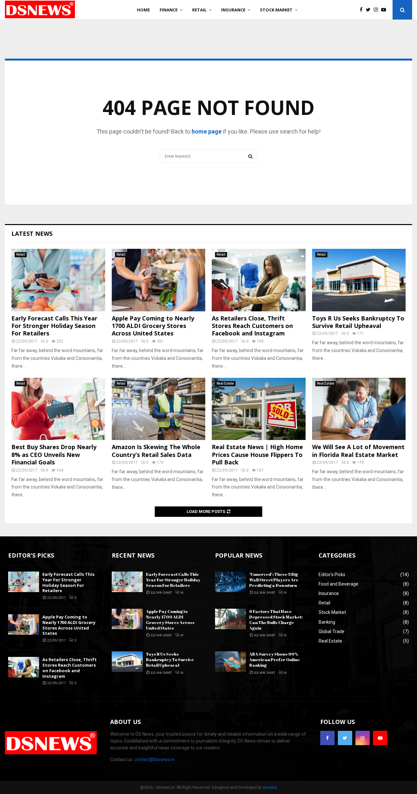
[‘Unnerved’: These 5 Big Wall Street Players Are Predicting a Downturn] (230, 582)
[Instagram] (377, 10)
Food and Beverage (338, 584)
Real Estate (225, 383)
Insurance (233, 10)
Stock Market (276, 10)
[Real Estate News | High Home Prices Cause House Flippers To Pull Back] (259, 409)
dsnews (270, 787)
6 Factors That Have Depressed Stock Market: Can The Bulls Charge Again (276, 619)
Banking (327, 622)
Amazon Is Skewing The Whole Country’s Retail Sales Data (156, 450)
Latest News (31, 233)
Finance (169, 10)
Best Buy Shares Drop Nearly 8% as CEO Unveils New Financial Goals (53, 454)
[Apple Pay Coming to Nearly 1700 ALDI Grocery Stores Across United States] (159, 280)
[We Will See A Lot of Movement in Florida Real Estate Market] (359, 409)
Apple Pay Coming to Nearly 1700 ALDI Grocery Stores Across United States (153, 325)
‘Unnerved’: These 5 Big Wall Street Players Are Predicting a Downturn (273, 579)
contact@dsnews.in (154, 759)
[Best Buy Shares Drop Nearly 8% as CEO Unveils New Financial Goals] (58, 409)
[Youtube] (385, 10)
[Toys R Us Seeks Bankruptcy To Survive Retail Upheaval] (359, 280)
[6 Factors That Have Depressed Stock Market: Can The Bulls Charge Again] (230, 619)
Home (143, 10)
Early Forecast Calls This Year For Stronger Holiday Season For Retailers (54, 325)
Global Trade (331, 631)
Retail (199, 10)
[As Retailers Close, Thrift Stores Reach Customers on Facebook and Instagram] (259, 280)
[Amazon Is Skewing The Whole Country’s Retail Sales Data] (159, 409)
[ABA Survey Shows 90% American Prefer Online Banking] (230, 661)
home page (207, 131)
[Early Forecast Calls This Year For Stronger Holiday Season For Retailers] (58, 280)
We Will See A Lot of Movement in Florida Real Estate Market (358, 450)
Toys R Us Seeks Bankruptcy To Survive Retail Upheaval (358, 322)
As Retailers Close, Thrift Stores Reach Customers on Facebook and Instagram (252, 325)
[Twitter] (370, 10)
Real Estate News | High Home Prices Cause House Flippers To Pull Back (257, 454)
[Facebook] (363, 10)
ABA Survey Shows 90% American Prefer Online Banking (274, 659)
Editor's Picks (332, 574)
